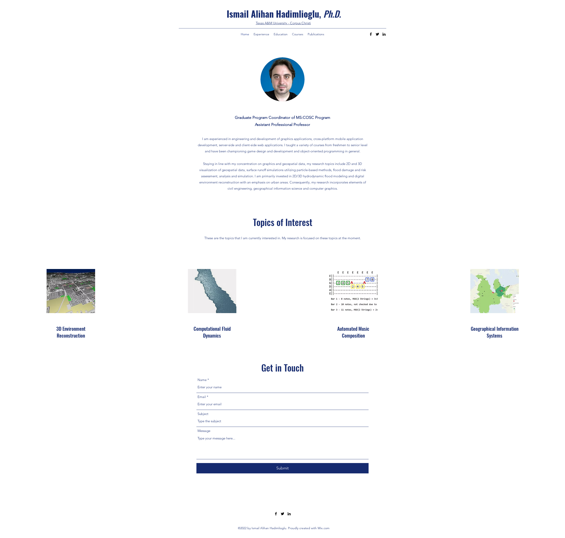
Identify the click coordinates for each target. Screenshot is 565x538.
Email (202, 396)
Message (204, 430)
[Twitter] (377, 34)
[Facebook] (371, 34)
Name (202, 379)
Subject (203, 413)
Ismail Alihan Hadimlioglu (273, 13)
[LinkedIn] (384, 34)
